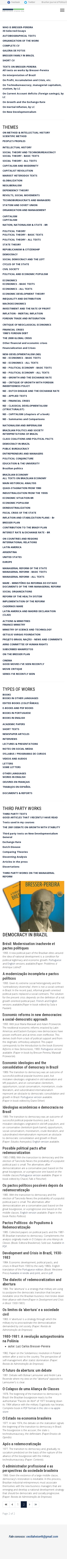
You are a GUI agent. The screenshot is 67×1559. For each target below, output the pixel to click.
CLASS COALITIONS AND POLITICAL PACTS (28, 438)
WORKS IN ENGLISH (14, 777)
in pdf (49, 1273)
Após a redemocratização (22, 1444)
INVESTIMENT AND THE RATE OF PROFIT (27, 308)
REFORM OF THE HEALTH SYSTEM (22, 596)
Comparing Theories (15, 851)
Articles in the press (15, 861)
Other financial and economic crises (25, 343)
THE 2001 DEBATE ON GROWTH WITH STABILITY (31, 827)
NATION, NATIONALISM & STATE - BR (25, 224)
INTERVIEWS (10, 739)
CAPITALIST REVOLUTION (18, 170)
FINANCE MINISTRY (14, 624)
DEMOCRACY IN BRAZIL (16, 443)
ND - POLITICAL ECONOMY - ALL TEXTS (26, 372)
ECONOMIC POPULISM (16, 502)
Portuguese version (31, 1097)
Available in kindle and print (25, 1273)
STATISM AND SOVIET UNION (20, 205)
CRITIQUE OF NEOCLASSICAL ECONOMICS (27, 324)
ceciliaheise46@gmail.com (42, 1536)
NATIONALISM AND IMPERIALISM (22, 425)
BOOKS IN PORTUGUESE (17, 713)
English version (41, 1141)
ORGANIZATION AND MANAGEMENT (24, 210)
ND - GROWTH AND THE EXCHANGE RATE (27, 377)
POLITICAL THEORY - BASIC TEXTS (23, 234)
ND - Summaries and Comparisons (24, 419)
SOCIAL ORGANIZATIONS (17, 591)
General (7, 837)
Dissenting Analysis (15, 856)
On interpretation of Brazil (19, 75)
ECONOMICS (10, 280)
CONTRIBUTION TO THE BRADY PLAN (25, 527)
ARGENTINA (10, 552)
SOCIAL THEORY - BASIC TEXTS (21, 155)
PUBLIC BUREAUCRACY (16, 448)
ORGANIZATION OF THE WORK (21, 40)
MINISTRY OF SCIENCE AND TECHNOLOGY (27, 629)
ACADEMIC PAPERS (14, 724)
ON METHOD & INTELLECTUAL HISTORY (26, 132)
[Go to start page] (6, 1504)
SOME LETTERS (12, 767)
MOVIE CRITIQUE (12, 669)
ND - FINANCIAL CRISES (16, 400)
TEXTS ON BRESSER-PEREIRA (19, 66)
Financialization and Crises (19, 348)
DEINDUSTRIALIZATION (16, 507)
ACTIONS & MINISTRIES (16, 621)
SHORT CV (9, 60)
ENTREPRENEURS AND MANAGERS (23, 453)
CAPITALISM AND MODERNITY (20, 165)
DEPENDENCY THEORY (16, 190)
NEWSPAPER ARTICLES (16, 734)
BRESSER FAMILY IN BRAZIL (18, 55)
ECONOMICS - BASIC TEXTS (19, 284)
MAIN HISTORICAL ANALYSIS (19, 483)
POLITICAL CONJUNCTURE (18, 458)
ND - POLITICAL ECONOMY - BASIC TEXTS (27, 367)
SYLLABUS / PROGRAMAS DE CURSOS (24, 753)
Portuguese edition (32, 1269)
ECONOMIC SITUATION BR (18, 498)
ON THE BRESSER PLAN (16, 654)
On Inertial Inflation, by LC (19, 107)
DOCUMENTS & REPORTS (17, 793)
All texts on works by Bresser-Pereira (26, 70)
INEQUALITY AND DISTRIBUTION (22, 298)
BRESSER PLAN (11, 522)
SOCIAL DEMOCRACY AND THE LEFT (24, 259)
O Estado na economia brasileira (27, 1418)
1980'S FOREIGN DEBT (15, 333)
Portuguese (55, 960)
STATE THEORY (12, 244)
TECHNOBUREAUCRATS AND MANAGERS (27, 200)
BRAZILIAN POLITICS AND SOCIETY (23, 430)
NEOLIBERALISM (12, 185)
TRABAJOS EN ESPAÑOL (17, 786)
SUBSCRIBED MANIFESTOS (18, 649)
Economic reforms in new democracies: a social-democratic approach (32, 1017)
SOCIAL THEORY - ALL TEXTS (20, 160)
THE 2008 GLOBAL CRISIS (17, 338)
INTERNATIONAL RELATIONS (20, 542)
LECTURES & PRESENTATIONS (20, 743)
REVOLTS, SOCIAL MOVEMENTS (21, 195)
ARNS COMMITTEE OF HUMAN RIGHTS (25, 644)
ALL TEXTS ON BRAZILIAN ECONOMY (24, 478)
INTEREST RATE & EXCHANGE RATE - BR (26, 532)
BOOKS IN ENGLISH (14, 717)
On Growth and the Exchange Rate (24, 102)
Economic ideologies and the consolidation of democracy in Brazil (30, 1065)
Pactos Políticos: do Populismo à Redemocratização (28, 1225)
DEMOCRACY (10, 254)
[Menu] (62, 10)
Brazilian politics (13, 468)
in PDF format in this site (34, 1408)
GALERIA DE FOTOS (14, 50)
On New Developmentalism (19, 111)
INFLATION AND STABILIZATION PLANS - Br (28, 517)
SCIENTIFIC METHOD (15, 136)
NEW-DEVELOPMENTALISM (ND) (22, 354)
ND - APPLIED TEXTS (15, 395)
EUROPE (7, 562)
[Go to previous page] (12, 1504)
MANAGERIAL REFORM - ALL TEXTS (23, 576)
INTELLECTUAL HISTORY (17, 147)
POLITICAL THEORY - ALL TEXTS (22, 239)
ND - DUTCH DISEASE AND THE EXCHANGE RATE (31, 391)
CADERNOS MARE (13, 606)
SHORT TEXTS (11, 729)
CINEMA (7, 660)
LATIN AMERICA (12, 547)
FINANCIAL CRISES (13, 329)
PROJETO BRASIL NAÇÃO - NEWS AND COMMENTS (32, 639)
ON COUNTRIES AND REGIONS (20, 538)
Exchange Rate (12, 842)
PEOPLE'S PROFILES (14, 141)
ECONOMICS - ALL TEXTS (17, 288)
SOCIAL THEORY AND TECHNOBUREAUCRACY (29, 152)
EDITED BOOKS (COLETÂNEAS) (21, 703)
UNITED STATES (12, 557)
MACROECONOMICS (14, 303)
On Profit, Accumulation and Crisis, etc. (27, 80)
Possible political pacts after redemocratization (24, 1150)
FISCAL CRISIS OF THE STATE (19, 512)
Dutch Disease (11, 847)
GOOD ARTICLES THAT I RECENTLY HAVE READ (30, 817)
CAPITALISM (10, 216)
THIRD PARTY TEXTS (15, 813)
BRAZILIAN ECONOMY (15, 474)
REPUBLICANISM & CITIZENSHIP (21, 249)
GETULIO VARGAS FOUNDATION (21, 634)
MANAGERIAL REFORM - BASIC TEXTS (25, 571)
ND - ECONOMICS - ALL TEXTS (20, 362)
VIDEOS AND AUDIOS (15, 758)
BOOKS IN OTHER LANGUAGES (20, 698)
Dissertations (11, 866)
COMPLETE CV (11, 45)
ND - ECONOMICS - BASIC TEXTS (22, 357)
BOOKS (7, 694)
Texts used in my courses (18, 822)
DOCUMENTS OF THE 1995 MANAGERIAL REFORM (32, 586)
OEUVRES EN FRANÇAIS (16, 781)
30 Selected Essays (14, 30)
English (11, 963)
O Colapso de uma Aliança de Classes (31, 1389)
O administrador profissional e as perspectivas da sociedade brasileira (30, 1468)
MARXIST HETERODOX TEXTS (20, 175)
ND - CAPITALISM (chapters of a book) (26, 414)
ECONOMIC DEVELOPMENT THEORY (24, 293)
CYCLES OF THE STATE (16, 264)
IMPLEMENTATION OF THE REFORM (24, 601)
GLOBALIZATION (12, 180)
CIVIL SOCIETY (11, 269)
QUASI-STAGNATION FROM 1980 (22, 488)
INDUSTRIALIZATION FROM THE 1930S (25, 493)
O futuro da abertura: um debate (27, 1370)
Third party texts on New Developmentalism (30, 833)
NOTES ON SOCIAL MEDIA (18, 748)
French (40, 1001)
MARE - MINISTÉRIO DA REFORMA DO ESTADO (30, 583)
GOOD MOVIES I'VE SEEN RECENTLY (23, 664)
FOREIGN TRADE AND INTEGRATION (24, 318)
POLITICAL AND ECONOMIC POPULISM (25, 274)
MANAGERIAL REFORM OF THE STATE (25, 568)
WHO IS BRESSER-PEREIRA (18, 27)
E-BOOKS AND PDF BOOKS (18, 708)
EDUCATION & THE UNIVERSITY (21, 463)
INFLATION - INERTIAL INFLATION (23, 313)
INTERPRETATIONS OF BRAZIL (20, 433)
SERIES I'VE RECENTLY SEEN (19, 673)
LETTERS (8, 763)
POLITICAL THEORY (14, 231)
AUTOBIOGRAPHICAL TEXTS (19, 35)
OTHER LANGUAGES (14, 773)
